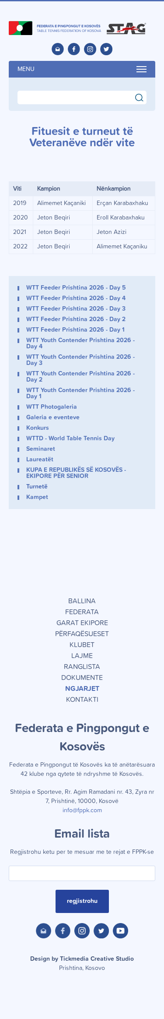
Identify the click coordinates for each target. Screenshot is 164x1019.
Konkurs (37, 428)
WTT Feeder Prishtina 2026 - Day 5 (76, 288)
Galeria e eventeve (53, 417)
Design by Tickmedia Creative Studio (82, 963)
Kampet (37, 497)
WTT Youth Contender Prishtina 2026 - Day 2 (80, 377)
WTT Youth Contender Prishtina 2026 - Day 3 (80, 360)
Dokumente (82, 677)
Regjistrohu (82, 901)
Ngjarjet (82, 688)
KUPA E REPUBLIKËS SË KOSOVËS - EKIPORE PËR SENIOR (76, 473)
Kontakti (82, 699)
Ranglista (82, 666)
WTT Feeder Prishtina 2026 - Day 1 (75, 330)
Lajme (82, 655)
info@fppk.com (82, 810)
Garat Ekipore (82, 622)
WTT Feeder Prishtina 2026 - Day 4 (76, 298)
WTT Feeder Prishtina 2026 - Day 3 (76, 309)
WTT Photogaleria (51, 407)
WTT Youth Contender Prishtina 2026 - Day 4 (80, 343)
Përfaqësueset (82, 633)
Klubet (82, 644)
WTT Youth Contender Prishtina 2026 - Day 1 (80, 393)
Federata (82, 612)
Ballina (82, 601)
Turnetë (37, 487)
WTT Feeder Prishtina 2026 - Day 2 (76, 319)
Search (143, 96)
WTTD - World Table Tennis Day (70, 438)
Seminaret (40, 449)
